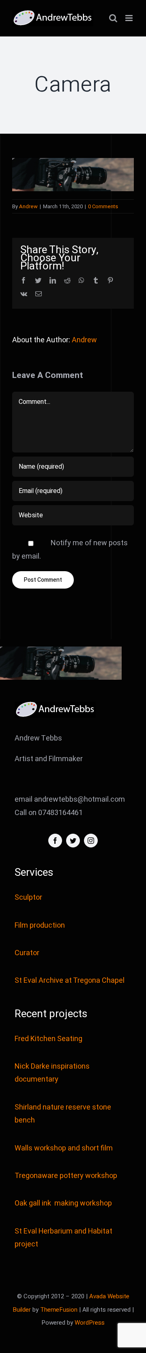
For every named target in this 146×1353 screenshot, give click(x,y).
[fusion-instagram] (91, 840)
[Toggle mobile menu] (129, 18)
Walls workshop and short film (64, 1148)
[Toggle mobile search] (113, 18)
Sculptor (28, 897)
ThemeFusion (58, 1309)
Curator (27, 953)
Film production (40, 925)
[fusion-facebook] (55, 840)
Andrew (28, 206)
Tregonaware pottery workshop (66, 1175)
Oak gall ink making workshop (63, 1203)
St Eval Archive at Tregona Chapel (70, 980)
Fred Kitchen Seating (49, 1038)
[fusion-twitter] (73, 840)
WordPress (90, 1322)
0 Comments (103, 206)
